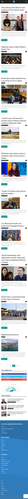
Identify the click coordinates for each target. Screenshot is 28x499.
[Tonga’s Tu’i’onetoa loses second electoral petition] (14, 203)
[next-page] (20, 366)
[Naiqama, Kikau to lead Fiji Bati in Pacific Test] (14, 58)
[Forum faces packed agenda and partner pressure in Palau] (4, 401)
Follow (24, 376)
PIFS (2, 457)
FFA (2, 480)
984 (10, 365)
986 (17, 365)
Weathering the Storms (9, 335)
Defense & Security (5, 12)
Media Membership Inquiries (7, 428)
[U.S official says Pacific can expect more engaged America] (14, 235)
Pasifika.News (4, 450)
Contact (3, 427)
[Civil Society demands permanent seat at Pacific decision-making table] (4, 414)
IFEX (2, 467)
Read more (4, 40)
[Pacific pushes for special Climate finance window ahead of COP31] (4, 407)
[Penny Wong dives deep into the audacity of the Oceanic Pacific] (14, 22)
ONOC (2, 486)
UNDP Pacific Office (5, 461)
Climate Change (10, 408)
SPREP (2, 471)
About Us (3, 430)
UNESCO (3, 488)
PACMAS (3, 473)
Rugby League (4, 51)
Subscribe (24, 379)
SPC (2, 484)
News (2, 442)
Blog (6, 4)
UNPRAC (3, 459)
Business (3, 336)
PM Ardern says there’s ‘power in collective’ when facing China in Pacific (13, 156)
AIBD (2, 494)
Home (2, 4)
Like (25, 373)
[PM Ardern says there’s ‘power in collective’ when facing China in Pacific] (14, 169)
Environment (4, 301)
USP (2, 482)
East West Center (5, 469)
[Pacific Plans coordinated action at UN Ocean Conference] (14, 311)
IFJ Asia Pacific (4, 490)
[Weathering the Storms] (14, 345)
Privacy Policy (4, 432)
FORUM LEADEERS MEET (11, 402)
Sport (2, 448)
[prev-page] (7, 366)
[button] (2, 2)
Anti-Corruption (4, 195)
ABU (2, 492)
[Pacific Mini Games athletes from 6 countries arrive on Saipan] (14, 94)
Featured (3, 444)
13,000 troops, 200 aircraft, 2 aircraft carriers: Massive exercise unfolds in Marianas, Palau (13, 120)
